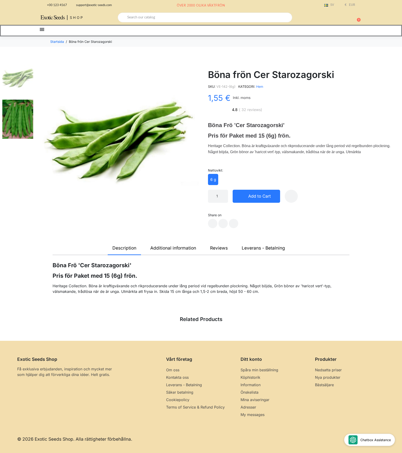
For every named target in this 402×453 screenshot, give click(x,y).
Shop (77, 17)
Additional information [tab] (173, 248)
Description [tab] (124, 248)
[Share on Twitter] (223, 223)
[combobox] (205, 17)
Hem (259, 86)
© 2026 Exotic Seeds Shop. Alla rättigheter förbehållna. (74, 439)
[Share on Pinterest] (233, 223)
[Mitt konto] (340, 18)
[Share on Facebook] (212, 223)
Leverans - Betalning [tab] (263, 248)
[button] (357, 17)
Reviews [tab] (219, 248)
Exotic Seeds (52, 17)
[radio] (213, 179)
